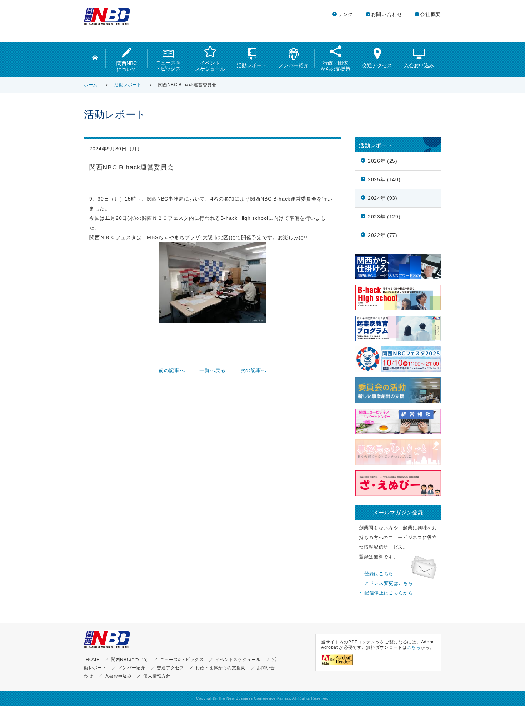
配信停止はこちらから (388, 593)
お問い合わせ (386, 14)
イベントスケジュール (210, 66)
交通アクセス (377, 65)
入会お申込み (419, 65)
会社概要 (430, 14)
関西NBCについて (126, 66)
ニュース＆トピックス (168, 65)
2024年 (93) (383, 198)
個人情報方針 (156, 675)
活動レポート (252, 65)
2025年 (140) (384, 179)
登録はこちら (379, 573)
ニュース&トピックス (182, 659)
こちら (414, 647)
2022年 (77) (383, 235)
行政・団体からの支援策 (335, 66)
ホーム (91, 84)
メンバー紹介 (294, 65)
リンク (345, 14)
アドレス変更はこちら (388, 583)
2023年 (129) (384, 216)
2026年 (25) (383, 161)
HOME (93, 659)
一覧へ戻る (212, 370)
